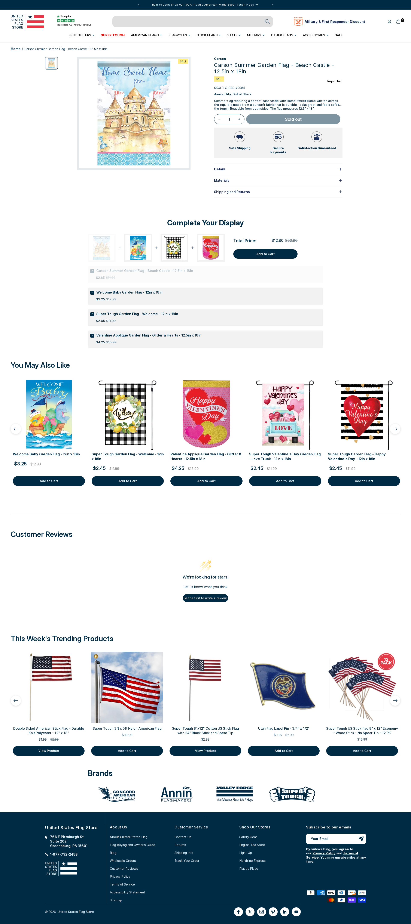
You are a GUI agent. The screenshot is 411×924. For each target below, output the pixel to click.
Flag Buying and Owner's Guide (132, 845)
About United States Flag (128, 837)
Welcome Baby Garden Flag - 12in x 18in (129, 292)
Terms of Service (122, 884)
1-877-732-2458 (64, 854)
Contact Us (182, 837)
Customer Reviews (124, 868)
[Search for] (267, 21)
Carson (220, 59)
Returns (180, 845)
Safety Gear (248, 837)
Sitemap (116, 900)
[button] (81, 35)
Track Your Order (186, 861)
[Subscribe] (361, 839)
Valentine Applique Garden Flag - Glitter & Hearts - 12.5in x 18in (148, 335)
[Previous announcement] (138, 5)
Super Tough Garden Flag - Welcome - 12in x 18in (137, 314)
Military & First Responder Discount (335, 21)
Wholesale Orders (123, 861)
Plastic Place (248, 868)
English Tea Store (252, 845)
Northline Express (252, 861)
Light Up (245, 853)
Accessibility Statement (127, 892)
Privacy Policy (120, 876)
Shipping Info (183, 853)
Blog (113, 853)
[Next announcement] (272, 5)
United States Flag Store (75, 912)
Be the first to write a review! (206, 598)
